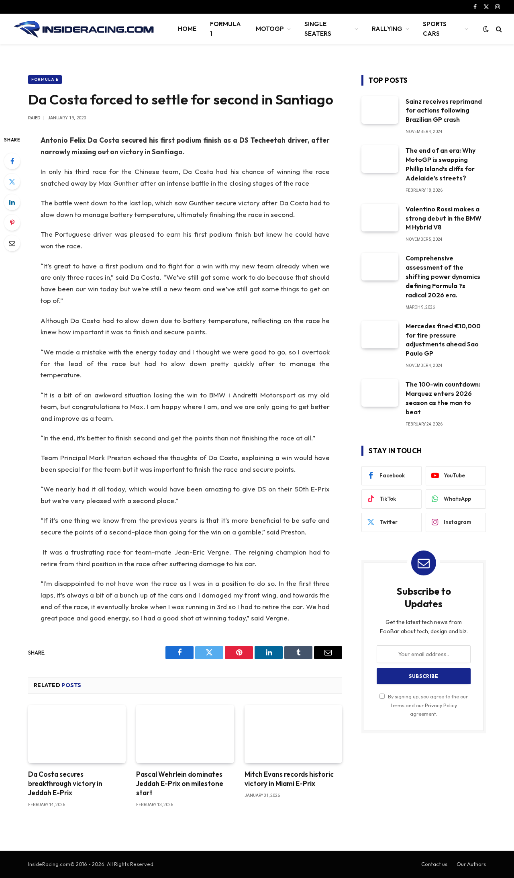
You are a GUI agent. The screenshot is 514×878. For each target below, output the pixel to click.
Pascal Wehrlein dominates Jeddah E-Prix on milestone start (179, 783)
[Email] (12, 243)
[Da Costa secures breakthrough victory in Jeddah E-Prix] (77, 734)
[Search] (498, 29)
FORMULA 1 (225, 28)
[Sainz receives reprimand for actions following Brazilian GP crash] (379, 110)
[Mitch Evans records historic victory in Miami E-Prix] (293, 734)
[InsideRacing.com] (84, 29)
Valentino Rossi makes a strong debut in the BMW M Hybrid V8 (443, 218)
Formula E (45, 79)
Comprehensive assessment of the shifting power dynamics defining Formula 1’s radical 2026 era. (443, 276)
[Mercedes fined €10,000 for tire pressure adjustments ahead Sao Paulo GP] (379, 334)
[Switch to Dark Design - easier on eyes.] (486, 29)
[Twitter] (12, 182)
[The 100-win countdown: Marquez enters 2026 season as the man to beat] (379, 393)
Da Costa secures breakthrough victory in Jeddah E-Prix (65, 783)
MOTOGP (270, 29)
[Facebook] (12, 161)
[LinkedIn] (12, 202)
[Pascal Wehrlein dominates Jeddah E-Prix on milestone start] (185, 734)
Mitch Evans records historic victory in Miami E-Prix (289, 779)
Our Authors (471, 864)
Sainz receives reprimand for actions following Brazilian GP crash (444, 110)
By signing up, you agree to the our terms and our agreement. (427, 705)
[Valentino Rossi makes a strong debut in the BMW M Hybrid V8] (379, 217)
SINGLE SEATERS (317, 28)
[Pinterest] (12, 223)
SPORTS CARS (435, 28)
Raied (34, 118)
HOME (187, 29)
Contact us (434, 864)
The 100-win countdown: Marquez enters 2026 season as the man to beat (443, 398)
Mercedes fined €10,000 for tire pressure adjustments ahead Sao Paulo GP (443, 340)
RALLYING (387, 29)
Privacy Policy (441, 705)
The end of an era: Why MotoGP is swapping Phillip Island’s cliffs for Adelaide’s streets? (440, 164)
